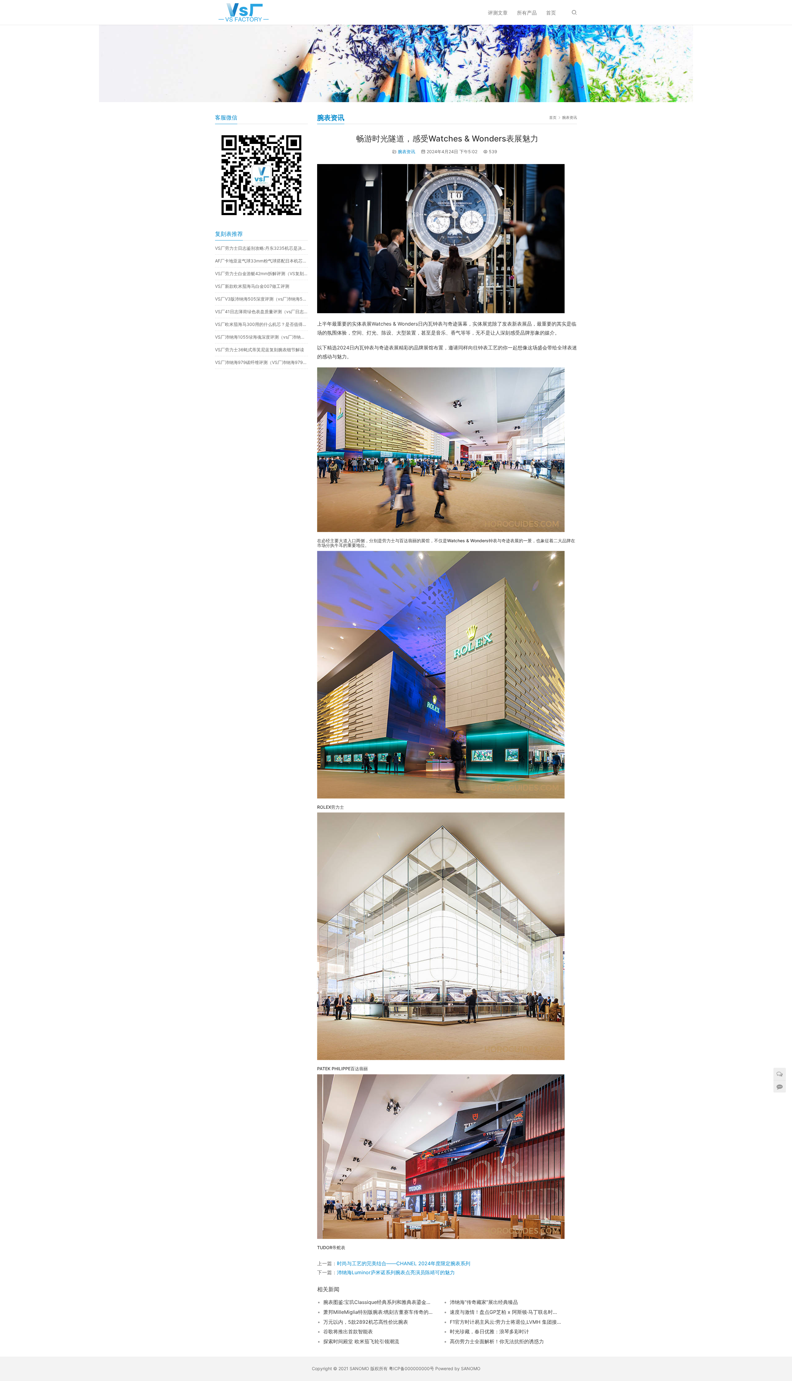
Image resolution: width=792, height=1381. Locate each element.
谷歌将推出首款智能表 (348, 1331)
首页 (551, 13)
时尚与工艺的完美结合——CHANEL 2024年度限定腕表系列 (403, 1263)
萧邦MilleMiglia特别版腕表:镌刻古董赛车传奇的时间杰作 (379, 1312)
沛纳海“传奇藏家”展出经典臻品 (484, 1302)
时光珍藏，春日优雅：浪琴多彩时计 (489, 1331)
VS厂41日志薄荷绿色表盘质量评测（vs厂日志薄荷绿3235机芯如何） (261, 311)
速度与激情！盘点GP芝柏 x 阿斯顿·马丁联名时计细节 (505, 1312)
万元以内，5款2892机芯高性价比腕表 (365, 1322)
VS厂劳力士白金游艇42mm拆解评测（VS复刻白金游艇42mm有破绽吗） (261, 273)
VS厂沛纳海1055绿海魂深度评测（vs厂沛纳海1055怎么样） (261, 337)
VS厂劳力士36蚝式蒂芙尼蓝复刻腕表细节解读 (259, 349)
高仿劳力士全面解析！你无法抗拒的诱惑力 (497, 1341)
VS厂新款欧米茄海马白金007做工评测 (252, 286)
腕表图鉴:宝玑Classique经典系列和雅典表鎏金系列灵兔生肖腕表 (379, 1302)
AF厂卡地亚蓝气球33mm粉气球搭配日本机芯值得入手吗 (261, 260)
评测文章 (498, 13)
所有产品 (527, 13)
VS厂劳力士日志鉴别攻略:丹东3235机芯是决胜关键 (261, 248)
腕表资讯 (406, 151)
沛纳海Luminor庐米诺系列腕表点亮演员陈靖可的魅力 (396, 1272)
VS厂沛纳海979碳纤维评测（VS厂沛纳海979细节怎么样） (261, 362)
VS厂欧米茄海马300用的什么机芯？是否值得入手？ (261, 324)
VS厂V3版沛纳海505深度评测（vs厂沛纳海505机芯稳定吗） (261, 298)
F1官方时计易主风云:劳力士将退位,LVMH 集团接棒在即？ (505, 1322)
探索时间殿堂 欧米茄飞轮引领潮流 (361, 1341)
